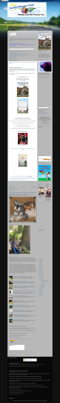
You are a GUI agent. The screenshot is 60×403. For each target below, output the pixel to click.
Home (10, 26)
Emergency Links (34, 26)
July (41, 277)
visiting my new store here (23, 70)
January (41, 273)
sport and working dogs (32, 178)
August (41, 278)
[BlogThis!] (28, 176)
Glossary (25, 28)
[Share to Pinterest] (31, 176)
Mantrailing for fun (22, 178)
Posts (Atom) (15, 188)
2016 (40, 266)
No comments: (22, 176)
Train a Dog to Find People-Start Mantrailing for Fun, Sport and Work (19, 54)
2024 (40, 292)
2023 (40, 291)
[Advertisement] (23, 183)
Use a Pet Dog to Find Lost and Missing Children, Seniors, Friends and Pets (22, 192)
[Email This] (27, 176)
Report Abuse (11, 398)
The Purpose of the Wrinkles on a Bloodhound (20, 281)
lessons (18, 178)
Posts (11, 33)
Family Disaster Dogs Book (13, 52)
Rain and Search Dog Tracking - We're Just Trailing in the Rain (22, 276)
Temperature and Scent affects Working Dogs (20, 314)
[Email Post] (26, 176)
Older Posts (34, 186)
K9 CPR (34, 28)
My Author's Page (41, 111)
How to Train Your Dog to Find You (18, 305)
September (42, 284)
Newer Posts (11, 186)
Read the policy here (19, 389)
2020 (40, 271)
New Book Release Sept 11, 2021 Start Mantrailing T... (46, 281)
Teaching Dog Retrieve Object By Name (19, 319)
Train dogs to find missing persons (22, 179)
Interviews (28, 26)
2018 (40, 268)
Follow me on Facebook (44, 123)
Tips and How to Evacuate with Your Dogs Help (20, 295)
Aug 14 (42, 279)
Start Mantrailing (39, 28)
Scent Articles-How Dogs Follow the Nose (15, 28)
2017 (40, 267)
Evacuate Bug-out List (47, 28)
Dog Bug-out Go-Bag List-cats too (18, 300)
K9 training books (24, 177)
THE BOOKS (23, 26)
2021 (40, 272)
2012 (40, 261)
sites (27, 178)
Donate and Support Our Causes (43, 112)
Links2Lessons (41, 26)
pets (25, 178)
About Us (14, 26)
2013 (40, 262)
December (42, 288)
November (42, 287)
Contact (18, 26)
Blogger (46, 400)
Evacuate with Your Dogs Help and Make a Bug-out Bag (17, 53)
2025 (40, 293)
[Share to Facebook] (30, 176)
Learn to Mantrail (13, 178)
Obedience (29, 28)
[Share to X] (29, 176)
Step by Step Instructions (13, 179)
